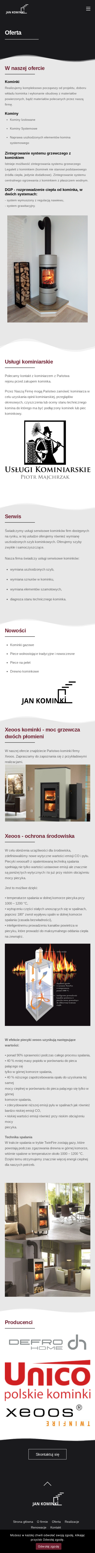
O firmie (42, 1521)
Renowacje (38, 1527)
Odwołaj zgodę (48, 1546)
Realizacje (72, 1521)
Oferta (56, 1521)
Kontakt (55, 1527)
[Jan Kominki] (16, 12)
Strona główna (23, 1521)
